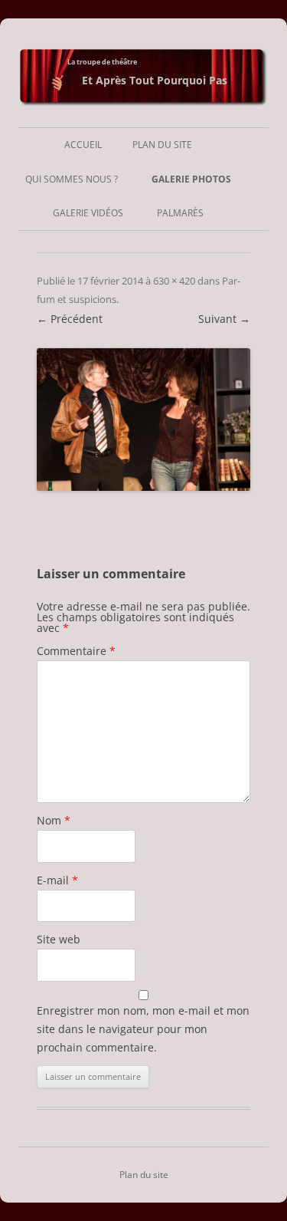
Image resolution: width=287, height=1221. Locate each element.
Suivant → (224, 318)
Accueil (83, 144)
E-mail (57, 880)
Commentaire (76, 650)
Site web (58, 939)
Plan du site (162, 144)
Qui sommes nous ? (71, 179)
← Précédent (70, 318)
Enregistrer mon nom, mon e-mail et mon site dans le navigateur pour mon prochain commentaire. (143, 1029)
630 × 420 (174, 281)
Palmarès (180, 212)
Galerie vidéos (88, 212)
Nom (53, 820)
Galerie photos (191, 179)
